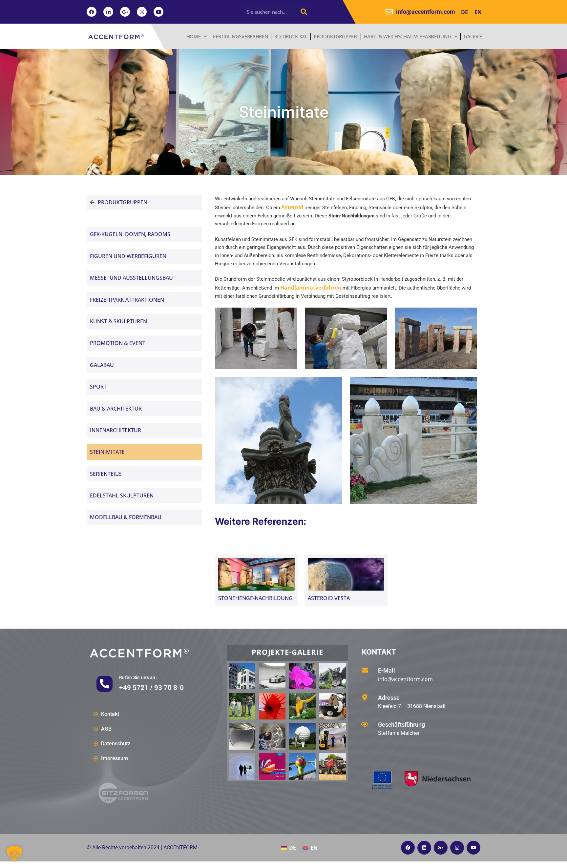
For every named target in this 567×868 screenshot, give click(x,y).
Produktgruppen (336, 36)
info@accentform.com (405, 679)
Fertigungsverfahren (240, 36)
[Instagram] (142, 12)
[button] (14, 853)
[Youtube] (158, 12)
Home (193, 36)
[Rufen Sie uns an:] (104, 684)
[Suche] (304, 11)
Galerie (473, 36)
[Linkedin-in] (108, 12)
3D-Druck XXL (290, 36)
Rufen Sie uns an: (138, 677)
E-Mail (386, 670)
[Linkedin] (424, 848)
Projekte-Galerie (287, 652)
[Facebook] (91, 12)
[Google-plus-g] (125, 12)
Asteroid (292, 207)
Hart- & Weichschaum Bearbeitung (408, 36)
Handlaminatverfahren (310, 287)
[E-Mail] (365, 670)
